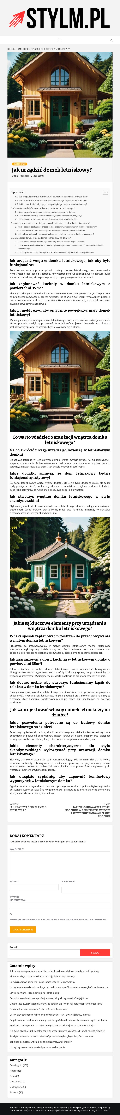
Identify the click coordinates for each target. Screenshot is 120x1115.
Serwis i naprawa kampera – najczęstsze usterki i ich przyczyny (42, 982)
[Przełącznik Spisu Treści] (104, 192)
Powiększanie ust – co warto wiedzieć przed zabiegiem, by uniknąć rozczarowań (52, 1036)
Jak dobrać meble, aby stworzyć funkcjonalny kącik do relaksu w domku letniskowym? (56, 234)
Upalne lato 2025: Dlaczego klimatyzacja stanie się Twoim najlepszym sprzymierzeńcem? (56, 1003)
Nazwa (14, 881)
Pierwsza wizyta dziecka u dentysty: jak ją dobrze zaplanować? (42, 976)
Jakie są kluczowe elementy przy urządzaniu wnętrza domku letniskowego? (51, 223)
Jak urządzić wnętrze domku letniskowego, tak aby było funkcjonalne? (53, 196)
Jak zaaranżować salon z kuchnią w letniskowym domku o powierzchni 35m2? (52, 230)
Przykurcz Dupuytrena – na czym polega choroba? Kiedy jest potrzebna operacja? (52, 1025)
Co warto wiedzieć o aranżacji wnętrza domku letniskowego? (44, 208)
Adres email (68, 883)
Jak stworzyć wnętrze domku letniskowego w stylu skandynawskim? (48, 219)
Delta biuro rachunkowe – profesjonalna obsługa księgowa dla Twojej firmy (49, 998)
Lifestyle (14, 1081)
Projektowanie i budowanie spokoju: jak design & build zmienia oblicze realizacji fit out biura (58, 1020)
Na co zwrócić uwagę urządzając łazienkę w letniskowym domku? (47, 212)
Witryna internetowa (17, 899)
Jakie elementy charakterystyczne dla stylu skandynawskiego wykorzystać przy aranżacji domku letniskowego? (60, 247)
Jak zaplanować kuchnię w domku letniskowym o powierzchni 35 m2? (53, 200)
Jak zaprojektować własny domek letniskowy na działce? (42, 237)
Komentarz (17, 849)
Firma (13, 1076)
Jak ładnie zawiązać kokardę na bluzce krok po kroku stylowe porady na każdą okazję (54, 971)
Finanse (14, 1070)
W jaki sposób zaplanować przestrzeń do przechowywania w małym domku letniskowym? (57, 226)
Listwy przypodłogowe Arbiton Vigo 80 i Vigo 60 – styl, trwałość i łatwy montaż (50, 1014)
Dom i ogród (20, 164)
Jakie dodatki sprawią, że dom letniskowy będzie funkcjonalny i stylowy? (50, 215)
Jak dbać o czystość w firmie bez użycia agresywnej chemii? (41, 1041)
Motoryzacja (16, 1087)
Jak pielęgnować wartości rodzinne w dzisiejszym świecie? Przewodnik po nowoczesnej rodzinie (87, 810)
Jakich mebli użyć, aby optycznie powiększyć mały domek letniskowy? (53, 204)
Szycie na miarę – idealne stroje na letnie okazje (34, 992)
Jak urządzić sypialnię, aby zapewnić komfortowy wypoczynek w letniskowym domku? (56, 252)
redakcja (25, 175)
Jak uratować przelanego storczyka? (28, 807)
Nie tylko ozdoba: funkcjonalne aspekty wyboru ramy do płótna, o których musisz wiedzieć (57, 1031)
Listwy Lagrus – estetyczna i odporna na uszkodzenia (37, 1047)
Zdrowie (14, 1092)
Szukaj (13, 947)
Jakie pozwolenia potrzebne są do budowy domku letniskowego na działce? (51, 241)
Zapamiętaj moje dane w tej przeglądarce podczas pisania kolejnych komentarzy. (58, 919)
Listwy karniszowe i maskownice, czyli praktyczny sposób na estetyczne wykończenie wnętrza (59, 987)
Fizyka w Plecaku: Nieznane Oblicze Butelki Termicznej (38, 1009)
